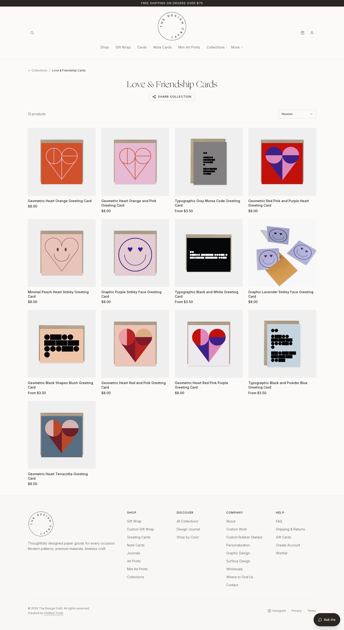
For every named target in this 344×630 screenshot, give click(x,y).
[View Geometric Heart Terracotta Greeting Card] (62, 435)
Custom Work (236, 529)
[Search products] (32, 33)
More (235, 47)
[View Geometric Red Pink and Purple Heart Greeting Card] (282, 162)
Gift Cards (283, 537)
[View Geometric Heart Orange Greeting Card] (62, 162)
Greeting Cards (138, 537)
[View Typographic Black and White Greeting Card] (209, 253)
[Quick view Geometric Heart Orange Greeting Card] (34, 189)
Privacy (297, 610)
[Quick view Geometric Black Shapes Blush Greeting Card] (34, 371)
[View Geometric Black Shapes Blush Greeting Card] (62, 344)
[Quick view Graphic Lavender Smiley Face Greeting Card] (255, 280)
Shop (104, 47)
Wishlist (281, 553)
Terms (311, 610)
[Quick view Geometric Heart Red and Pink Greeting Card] (108, 371)
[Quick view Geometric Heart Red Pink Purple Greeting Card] (181, 371)
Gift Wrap (123, 47)
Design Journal (188, 529)
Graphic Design (238, 553)
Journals (133, 553)
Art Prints (134, 561)
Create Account (288, 545)
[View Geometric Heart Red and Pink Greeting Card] (135, 344)
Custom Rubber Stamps (244, 537)
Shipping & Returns (290, 529)
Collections (216, 47)
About (230, 521)
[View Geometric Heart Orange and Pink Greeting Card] (135, 162)
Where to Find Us (239, 577)
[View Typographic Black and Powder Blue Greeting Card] (282, 344)
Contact (232, 585)
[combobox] (297, 114)
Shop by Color (188, 537)
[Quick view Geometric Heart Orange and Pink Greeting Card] (108, 189)
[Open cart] (302, 33)
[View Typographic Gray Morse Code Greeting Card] (209, 162)
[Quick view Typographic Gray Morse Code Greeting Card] (181, 189)
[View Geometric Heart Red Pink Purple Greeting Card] (209, 344)
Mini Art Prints (189, 47)
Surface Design (238, 561)
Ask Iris (330, 620)
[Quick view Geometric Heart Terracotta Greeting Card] (34, 462)
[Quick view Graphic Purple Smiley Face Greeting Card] (108, 280)
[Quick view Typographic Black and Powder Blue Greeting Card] (255, 371)
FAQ (279, 521)
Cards (142, 47)
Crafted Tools (53, 613)
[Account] (312, 33)
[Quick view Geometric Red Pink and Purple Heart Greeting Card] (255, 189)
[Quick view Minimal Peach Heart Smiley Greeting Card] (34, 280)
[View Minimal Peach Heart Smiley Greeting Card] (62, 253)
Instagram (279, 610)
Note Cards (163, 47)
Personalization (238, 545)
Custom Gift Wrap (140, 529)
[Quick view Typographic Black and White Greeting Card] (181, 280)
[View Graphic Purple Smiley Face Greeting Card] (135, 253)
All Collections (187, 521)
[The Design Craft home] (172, 26)
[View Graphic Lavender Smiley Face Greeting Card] (282, 253)
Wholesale (234, 569)
